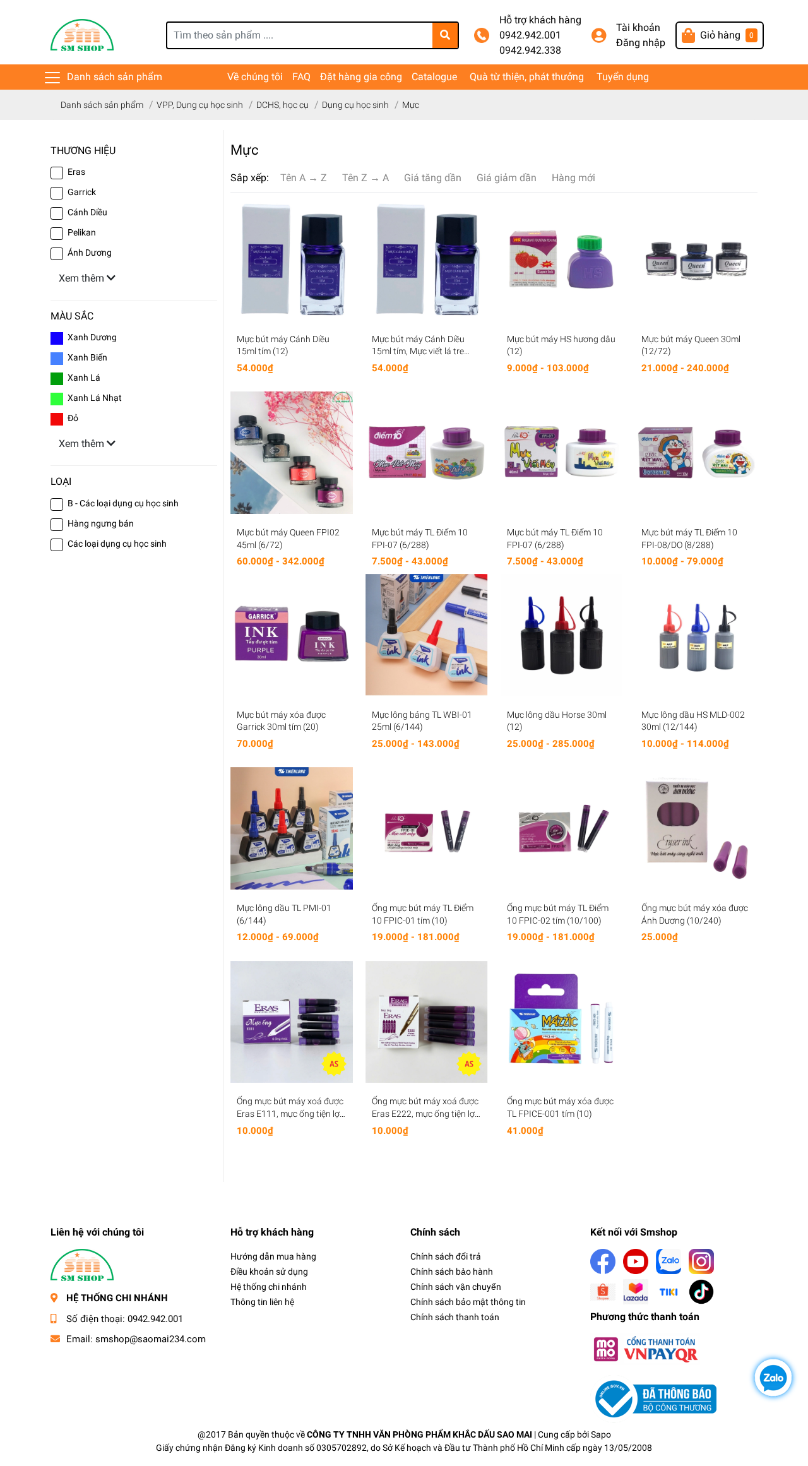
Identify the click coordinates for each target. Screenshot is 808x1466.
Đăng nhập (640, 43)
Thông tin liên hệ (262, 1302)
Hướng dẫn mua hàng (273, 1256)
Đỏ (73, 418)
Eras (76, 172)
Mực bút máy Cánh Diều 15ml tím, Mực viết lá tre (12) (418, 351)
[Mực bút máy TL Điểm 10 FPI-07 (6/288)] (426, 452)
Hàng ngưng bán (101, 523)
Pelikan (82, 232)
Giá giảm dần (507, 178)
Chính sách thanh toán (454, 1317)
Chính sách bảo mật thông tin (468, 1302)
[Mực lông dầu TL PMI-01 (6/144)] (291, 828)
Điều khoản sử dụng (269, 1271)
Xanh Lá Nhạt (95, 398)
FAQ (301, 77)
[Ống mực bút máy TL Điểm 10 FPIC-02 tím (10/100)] (562, 828)
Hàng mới (573, 178)
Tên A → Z (303, 178)
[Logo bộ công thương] (653, 1398)
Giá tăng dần (432, 178)
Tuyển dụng (623, 77)
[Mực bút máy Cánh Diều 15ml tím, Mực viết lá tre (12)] (426, 259)
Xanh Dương (92, 337)
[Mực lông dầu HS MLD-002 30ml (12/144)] (696, 635)
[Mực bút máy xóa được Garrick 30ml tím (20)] (291, 635)
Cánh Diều (87, 212)
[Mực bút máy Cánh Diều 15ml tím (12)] (291, 259)
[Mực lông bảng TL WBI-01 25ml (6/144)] (426, 635)
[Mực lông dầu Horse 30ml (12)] (562, 635)
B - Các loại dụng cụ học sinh (123, 503)
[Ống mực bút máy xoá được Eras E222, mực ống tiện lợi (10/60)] (426, 1022)
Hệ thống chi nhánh (268, 1287)
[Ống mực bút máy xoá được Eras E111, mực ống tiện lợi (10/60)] (291, 1022)
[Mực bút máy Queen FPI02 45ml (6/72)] (291, 452)
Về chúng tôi (255, 77)
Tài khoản (638, 27)
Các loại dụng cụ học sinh (117, 544)
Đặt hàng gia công (361, 77)
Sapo (601, 1434)
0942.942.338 (530, 50)
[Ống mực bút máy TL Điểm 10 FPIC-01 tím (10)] (426, 828)
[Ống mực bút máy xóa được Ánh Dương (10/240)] (696, 828)
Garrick (82, 192)
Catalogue (434, 77)
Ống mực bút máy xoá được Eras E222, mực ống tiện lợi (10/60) (425, 1113)
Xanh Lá (84, 377)
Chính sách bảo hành (451, 1271)
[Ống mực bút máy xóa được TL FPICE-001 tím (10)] (562, 1022)
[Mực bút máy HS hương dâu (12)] (562, 259)
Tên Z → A (365, 178)
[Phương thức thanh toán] (645, 1348)
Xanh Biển (87, 357)
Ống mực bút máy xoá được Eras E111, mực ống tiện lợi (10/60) (290, 1113)
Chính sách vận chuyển (455, 1287)
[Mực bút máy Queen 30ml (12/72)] (696, 259)
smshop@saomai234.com (150, 1339)
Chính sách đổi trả (445, 1256)
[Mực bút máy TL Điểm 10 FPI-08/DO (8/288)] (696, 452)
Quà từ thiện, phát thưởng (527, 77)
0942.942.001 (530, 35)
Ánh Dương (90, 252)
